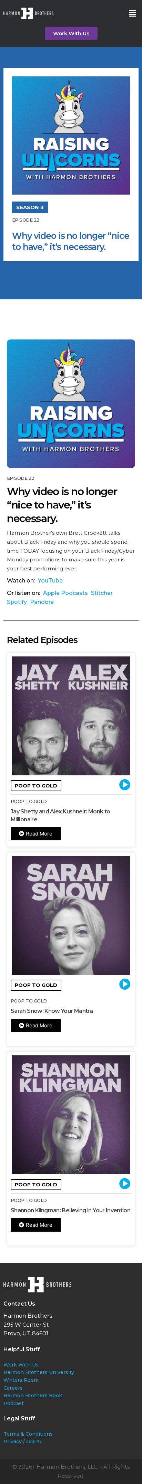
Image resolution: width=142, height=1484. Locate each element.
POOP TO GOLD (36, 786)
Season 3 (30, 207)
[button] (133, 13)
